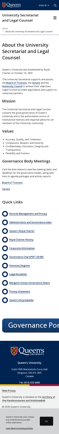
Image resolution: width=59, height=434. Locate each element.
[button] (55, 5)
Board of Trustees (16, 82)
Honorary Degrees (19, 265)
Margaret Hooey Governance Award (29, 282)
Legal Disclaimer (18, 274)
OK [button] (46, 421)
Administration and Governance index (30, 222)
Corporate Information (22, 248)
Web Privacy (9, 390)
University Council (12, 86)
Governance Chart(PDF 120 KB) (26, 256)
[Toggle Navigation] (55, 17)
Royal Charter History (21, 239)
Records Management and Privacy (28, 213)
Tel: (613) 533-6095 (29, 382)
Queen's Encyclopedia (21, 300)
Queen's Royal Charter (22, 230)
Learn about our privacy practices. (19, 428)
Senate (36, 82)
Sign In (43, 5)
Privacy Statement (19, 291)
